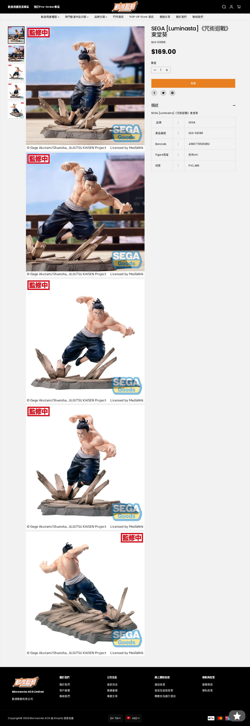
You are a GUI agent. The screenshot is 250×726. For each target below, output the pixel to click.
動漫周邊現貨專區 (18, 7)
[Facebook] (154, 93)
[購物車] (238, 7)
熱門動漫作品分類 (76, 17)
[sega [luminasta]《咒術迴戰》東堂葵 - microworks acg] (85, 88)
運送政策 (160, 684)
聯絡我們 (197, 17)
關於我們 (181, 17)
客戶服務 (65, 690)
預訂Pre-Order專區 (47, 7)
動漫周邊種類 (49, 17)
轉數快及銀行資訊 (165, 696)
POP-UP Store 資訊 (142, 17)
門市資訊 (118, 17)
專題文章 (165, 17)
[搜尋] (224, 7)
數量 (154, 63)
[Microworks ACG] (125, 6)
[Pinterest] (172, 93)
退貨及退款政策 (164, 690)
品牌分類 (100, 17)
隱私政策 (207, 690)
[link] (30, 682)
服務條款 (207, 684)
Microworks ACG (40, 718)
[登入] (231, 7)
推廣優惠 (112, 690)
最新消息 (112, 684)
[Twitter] (163, 93)
